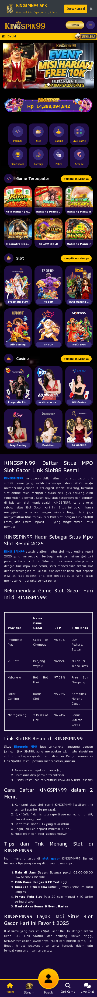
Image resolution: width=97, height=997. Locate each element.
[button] (88, 66)
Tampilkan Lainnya (76, 178)
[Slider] (48, 65)
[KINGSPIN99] (23, 25)
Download (76, 9)
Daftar (75, 24)
